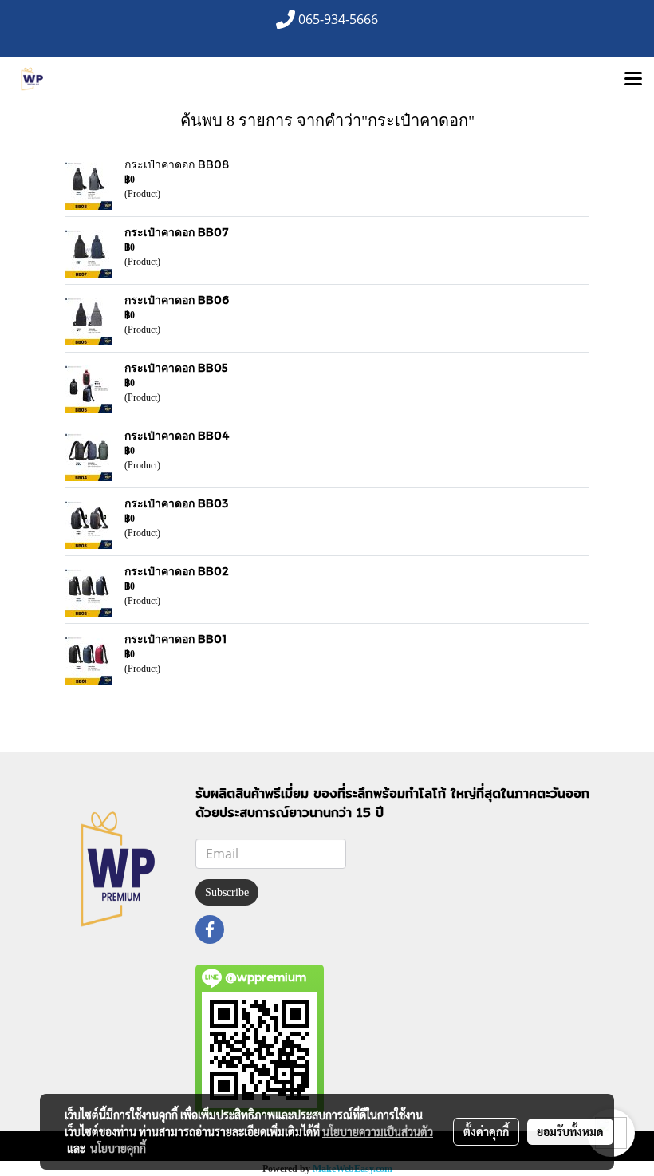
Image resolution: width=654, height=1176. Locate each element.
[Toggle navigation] (633, 79)
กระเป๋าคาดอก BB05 (176, 367)
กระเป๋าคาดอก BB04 (177, 435)
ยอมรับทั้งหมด (570, 1131)
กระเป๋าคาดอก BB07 (176, 232)
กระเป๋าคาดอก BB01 (175, 638)
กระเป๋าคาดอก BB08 (176, 164)
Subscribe (227, 892)
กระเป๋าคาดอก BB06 (176, 299)
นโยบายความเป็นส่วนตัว (377, 1131)
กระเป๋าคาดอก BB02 (176, 571)
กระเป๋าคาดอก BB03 (176, 503)
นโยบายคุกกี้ (118, 1148)
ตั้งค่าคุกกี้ (486, 1131)
